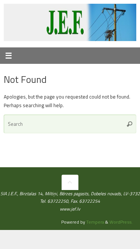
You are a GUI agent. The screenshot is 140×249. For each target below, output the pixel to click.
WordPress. (121, 221)
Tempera (95, 221)
